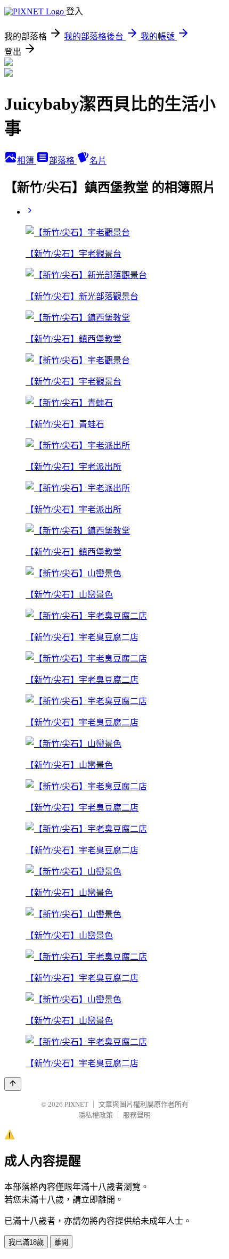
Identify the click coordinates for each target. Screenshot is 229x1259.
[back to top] (12, 1084)
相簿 (26, 160)
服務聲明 (137, 1115)
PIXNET (76, 1104)
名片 (98, 160)
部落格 (63, 160)
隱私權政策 (95, 1115)
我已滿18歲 (26, 1242)
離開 (61, 1242)
